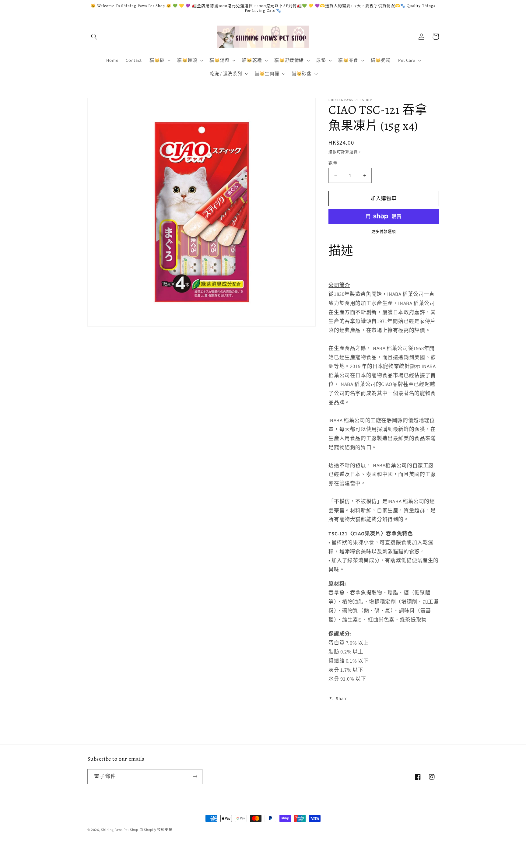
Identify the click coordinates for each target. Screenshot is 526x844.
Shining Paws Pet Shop (119, 829)
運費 (353, 151)
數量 (332, 163)
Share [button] (341, 698)
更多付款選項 (383, 231)
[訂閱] (195, 776)
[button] (94, 37)
